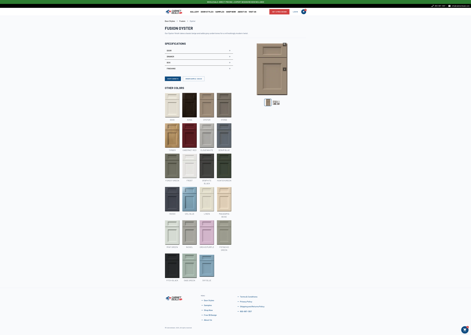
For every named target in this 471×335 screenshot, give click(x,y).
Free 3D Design (210, 315)
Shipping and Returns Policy (252, 306)
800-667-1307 (246, 311)
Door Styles (207, 12)
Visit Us (252, 12)
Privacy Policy (246, 301)
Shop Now (231, 12)
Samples (219, 12)
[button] (199, 50)
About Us (242, 12)
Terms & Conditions (248, 296)
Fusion (182, 21)
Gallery (194, 12)
